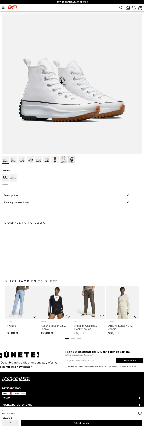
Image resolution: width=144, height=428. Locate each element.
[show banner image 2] (73, 339)
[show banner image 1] (67, 339)
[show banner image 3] (79, 339)
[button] (120, 7)
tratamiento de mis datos (85, 366)
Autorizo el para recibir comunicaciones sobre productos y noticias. (102, 366)
